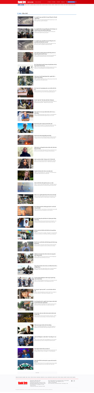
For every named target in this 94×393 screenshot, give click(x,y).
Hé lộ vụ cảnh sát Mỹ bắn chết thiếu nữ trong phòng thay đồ (45, 231)
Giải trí (56, 377)
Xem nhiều (23, 377)
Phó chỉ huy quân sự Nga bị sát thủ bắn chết (43, 123)
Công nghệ (42, 377)
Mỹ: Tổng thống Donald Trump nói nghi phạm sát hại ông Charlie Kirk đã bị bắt (45, 65)
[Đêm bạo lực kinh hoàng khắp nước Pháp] (25, 140)
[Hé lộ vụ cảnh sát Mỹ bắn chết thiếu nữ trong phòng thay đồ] (25, 235)
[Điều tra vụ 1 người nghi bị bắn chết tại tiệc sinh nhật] (25, 199)
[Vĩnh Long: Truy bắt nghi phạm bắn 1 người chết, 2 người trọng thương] (25, 81)
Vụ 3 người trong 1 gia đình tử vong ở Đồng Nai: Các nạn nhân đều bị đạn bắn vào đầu (45, 41)
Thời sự (29, 377)
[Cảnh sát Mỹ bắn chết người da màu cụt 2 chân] (25, 187)
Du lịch (46, 377)
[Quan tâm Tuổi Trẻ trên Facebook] (74, 381)
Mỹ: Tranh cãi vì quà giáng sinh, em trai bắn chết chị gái (45, 89)
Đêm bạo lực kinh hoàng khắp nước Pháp (42, 135)
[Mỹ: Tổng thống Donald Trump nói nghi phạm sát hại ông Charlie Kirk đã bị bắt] (25, 69)
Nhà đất (65, 377)
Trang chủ (17, 377)
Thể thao (59, 377)
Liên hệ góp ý (64, 383)
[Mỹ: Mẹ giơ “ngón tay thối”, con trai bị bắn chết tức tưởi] (25, 294)
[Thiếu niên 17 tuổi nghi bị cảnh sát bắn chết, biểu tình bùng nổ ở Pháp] (25, 152)
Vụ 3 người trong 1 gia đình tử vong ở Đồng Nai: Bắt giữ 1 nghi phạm (45, 18)
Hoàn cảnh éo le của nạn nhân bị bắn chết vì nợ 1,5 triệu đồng (44, 112)
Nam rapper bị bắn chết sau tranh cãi (42, 348)
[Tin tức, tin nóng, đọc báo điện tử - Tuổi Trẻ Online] (23, 1)
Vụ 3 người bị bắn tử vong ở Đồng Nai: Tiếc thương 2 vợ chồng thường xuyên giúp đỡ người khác (45, 29)
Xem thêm (37, 372)
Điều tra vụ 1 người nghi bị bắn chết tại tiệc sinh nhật (45, 194)
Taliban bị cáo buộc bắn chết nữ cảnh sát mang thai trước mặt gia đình (45, 254)
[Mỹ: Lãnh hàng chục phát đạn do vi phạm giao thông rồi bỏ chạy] (25, 223)
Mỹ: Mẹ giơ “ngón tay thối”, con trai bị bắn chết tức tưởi (45, 290)
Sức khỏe (68, 377)
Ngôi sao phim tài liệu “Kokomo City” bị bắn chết (44, 159)
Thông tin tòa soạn (33, 385)
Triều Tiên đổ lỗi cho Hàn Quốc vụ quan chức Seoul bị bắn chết (45, 361)
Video (26, 377)
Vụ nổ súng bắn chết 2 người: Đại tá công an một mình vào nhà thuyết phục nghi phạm (45, 302)
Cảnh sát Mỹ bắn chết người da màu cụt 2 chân (43, 182)
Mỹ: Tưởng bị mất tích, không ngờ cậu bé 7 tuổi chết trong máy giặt (45, 207)
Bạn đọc (74, 377)
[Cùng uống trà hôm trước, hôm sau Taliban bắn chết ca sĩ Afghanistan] (25, 270)
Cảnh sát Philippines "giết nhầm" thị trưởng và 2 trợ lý (45, 337)
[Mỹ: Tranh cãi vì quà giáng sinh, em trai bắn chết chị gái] (25, 92)
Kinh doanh (38, 377)
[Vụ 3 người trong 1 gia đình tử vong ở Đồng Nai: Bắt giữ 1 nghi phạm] (25, 21)
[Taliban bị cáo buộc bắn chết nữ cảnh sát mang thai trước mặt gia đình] (25, 258)
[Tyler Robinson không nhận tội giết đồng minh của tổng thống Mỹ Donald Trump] (25, 57)
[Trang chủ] (21, 5)
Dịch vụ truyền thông (51, 383)
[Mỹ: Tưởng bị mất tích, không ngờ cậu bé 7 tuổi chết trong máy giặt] (25, 211)
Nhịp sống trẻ (50, 377)
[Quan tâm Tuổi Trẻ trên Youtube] (72, 381)
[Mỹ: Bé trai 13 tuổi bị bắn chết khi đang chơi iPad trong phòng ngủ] (25, 246)
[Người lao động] (30, 2)
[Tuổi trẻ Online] (23, 383)
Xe (44, 377)
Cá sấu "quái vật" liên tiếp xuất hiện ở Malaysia (44, 100)
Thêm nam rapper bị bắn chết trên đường (42, 325)
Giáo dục (62, 377)
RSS (67, 383)
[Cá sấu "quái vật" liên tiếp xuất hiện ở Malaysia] (25, 104)
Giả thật (71, 377)
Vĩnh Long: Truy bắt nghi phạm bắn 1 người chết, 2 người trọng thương (44, 77)
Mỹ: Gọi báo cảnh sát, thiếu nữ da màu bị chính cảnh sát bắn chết (45, 314)
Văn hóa (53, 377)
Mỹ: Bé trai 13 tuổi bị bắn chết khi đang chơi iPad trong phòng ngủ (45, 243)
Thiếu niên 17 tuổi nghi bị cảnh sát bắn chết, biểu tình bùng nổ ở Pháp (45, 148)
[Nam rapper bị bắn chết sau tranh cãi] (25, 353)
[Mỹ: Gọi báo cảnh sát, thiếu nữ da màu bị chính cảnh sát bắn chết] (25, 317)
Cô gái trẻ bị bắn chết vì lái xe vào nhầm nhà (43, 171)
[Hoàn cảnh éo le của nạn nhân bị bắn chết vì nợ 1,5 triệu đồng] (25, 116)
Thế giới (32, 377)
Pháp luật (34, 377)
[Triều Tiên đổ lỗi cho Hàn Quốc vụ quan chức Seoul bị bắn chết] (25, 365)
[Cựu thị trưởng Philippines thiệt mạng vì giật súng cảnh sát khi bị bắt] (25, 282)
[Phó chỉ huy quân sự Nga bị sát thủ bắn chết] (25, 128)
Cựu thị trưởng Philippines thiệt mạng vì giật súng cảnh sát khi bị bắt (44, 278)
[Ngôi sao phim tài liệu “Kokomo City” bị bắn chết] (25, 163)
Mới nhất (20, 377)
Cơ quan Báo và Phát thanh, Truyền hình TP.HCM (37, 386)
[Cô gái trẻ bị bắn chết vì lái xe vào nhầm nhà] (25, 175)
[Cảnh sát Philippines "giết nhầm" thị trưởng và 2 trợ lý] (25, 341)
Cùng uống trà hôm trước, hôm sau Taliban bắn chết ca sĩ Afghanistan (45, 266)
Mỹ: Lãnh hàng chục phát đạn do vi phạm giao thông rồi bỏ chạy (45, 219)
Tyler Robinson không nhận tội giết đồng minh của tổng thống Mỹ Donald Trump (45, 53)
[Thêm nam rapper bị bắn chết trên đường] (25, 329)
